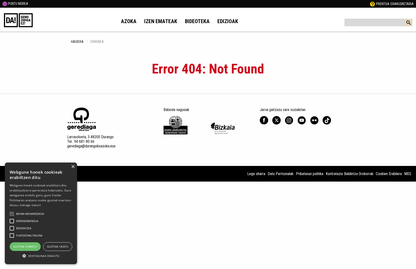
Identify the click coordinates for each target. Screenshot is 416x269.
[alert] (41, 213)
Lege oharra (256, 173)
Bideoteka (197, 21)
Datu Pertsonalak (280, 173)
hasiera (77, 42)
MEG (407, 173)
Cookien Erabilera (389, 173)
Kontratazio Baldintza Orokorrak (349, 173)
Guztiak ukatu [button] (57, 246)
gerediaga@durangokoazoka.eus (91, 146)
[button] (12, 214)
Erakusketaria (402, 4)
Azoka (128, 21)
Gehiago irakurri (30, 205)
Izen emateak (160, 21)
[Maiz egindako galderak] (372, 4)
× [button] (73, 167)
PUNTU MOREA (17, 4)
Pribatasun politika (309, 173)
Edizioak (227, 21)
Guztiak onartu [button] (25, 246)
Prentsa (382, 4)
